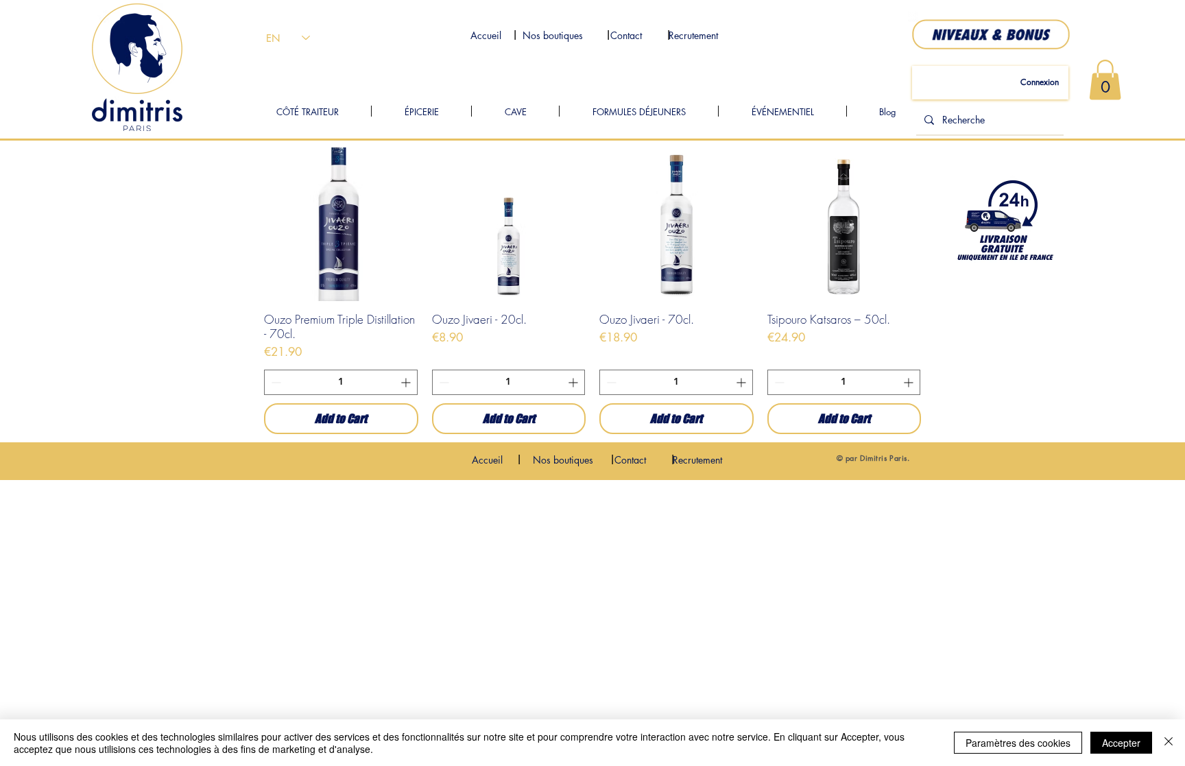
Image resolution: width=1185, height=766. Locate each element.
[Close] (1168, 742)
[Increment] (407, 382)
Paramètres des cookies (1018, 743)
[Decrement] (274, 382)
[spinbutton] (340, 382)
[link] (1105, 80)
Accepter (1121, 743)
